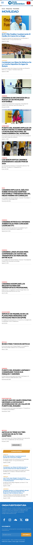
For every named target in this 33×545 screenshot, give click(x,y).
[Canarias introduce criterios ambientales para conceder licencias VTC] (16, 210)
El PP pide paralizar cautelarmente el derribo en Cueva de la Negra (16, 35)
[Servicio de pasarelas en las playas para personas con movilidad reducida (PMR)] (16, 302)
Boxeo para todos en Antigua (16, 344)
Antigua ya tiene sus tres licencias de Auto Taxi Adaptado (13, 434)
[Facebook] (4, 520)
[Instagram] (9, 520)
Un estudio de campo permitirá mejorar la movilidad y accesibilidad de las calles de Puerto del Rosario (16, 403)
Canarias (4, 60)
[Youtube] (26, 520)
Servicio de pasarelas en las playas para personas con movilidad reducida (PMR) (15, 316)
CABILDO (4, 32)
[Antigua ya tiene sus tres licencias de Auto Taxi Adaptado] (16, 421)
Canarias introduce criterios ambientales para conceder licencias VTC (16, 224)
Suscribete (26, 534)
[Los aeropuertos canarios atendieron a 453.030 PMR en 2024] (16, 148)
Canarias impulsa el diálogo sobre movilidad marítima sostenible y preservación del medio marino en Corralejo (16, 193)
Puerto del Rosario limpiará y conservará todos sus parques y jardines (16, 372)
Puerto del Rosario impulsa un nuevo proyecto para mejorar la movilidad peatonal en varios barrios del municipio (16, 131)
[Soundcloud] (15, 520)
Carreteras (5, 126)
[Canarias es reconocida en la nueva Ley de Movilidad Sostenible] (16, 86)
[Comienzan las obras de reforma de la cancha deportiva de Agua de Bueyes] (16, 51)
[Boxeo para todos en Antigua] (16, 332)
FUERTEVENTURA (6, 398)
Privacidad (22, 541)
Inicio (3, 8)
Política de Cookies (6, 541)
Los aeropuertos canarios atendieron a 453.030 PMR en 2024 (15, 162)
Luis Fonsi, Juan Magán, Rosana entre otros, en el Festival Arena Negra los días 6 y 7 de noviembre (16, 479)
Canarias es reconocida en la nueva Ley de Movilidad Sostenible (15, 100)
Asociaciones (6, 312)
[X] (21, 520)
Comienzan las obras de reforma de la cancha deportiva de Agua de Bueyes (16, 64)
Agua (3, 188)
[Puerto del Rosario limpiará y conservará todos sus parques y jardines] (16, 359)
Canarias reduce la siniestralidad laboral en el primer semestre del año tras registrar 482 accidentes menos (16, 492)
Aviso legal (15, 541)
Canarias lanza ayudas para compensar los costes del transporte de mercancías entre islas (15, 255)
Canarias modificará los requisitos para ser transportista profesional (15, 286)
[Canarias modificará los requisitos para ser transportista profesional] (16, 272)
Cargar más (16, 445)
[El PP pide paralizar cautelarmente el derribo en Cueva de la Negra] (16, 23)
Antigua (4, 342)
